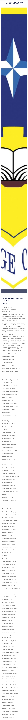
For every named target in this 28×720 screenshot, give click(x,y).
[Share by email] (6, 303)
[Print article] (4, 303)
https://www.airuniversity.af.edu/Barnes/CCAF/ (14, 347)
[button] (2, 3)
